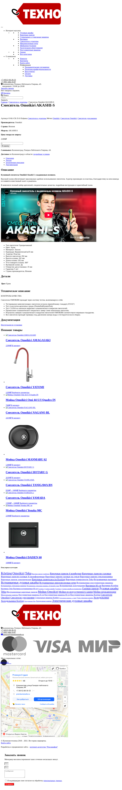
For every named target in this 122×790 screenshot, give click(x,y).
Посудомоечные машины (30, 50)
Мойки (28, 46)
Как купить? (30, 71)
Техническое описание (15, 163)
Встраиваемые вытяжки (105, 579)
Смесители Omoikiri (68, 118)
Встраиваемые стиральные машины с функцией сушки (43, 586)
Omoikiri (56, 118)
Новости (23, 59)
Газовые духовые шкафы (46, 589)
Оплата (28, 74)
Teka (28, 573)
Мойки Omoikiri (48, 591)
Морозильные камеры (9, 595)
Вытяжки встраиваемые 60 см (25, 589)
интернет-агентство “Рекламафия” (44, 747)
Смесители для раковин (87, 118)
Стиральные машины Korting (47, 598)
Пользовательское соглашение (37, 67)
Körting (6, 573)
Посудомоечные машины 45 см (31, 595)
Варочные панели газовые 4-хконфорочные (23, 576)
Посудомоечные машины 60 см (57, 595)
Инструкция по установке (11, 325)
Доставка (28, 76)
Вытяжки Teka (7, 589)
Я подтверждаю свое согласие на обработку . (34, 781)
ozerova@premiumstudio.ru (13, 634)
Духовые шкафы (26, 33)
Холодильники (101, 597)
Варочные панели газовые (96, 573)
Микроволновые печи (29, 44)
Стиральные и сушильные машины (34, 37)
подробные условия (41, 154)
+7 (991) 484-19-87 (8, 82)
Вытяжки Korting (110, 585)
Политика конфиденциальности (38, 69)
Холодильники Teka (30, 601)
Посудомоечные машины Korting (85, 595)
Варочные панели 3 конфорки (40, 574)
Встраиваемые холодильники (72, 586)
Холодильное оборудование (31, 48)
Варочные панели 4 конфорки (65, 573)
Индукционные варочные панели (22, 592)
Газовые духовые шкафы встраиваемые (68, 589)
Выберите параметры (20, 392)
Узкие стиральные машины (85, 598)
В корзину (5, 146)
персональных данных (52, 781)
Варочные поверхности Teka (79, 579)
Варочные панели (27, 35)
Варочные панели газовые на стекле (62, 576)
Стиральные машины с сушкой (67, 598)
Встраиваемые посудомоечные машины (94, 583)
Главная (4, 102)
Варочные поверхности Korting (48, 579)
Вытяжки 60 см (93, 585)
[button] (7, 88)
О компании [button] (11, 56)
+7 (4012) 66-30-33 (8, 80)
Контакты (24, 61)
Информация (25, 65)
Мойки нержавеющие (104, 592)
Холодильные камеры (43, 601)
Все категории (26, 54)
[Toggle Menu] (2, 27)
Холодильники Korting (12, 601)
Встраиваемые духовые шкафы (20, 582)
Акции (23, 52)
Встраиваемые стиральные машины (13, 586)
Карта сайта (25, 63)
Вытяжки (24, 39)
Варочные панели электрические (16, 579)
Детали (9, 160)
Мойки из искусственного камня (76, 591)
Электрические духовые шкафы (72, 600)
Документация (12, 165)
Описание (10, 158)
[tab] (63, 158)
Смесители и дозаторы (29, 41)
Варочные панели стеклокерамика (96, 576)
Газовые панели (90, 588)
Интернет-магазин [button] (13, 31)
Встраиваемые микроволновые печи (57, 582)
